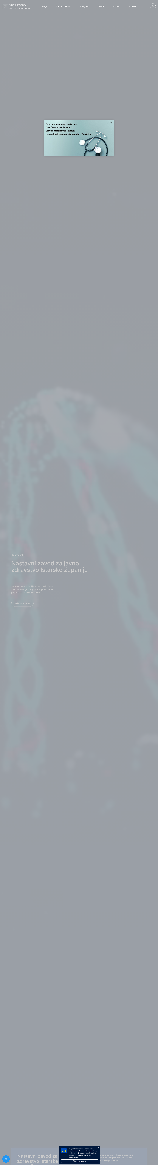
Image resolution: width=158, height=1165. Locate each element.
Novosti (116, 6)
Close (111, 123)
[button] (44, 6)
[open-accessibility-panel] (6, 1159)
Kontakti (132, 6)
